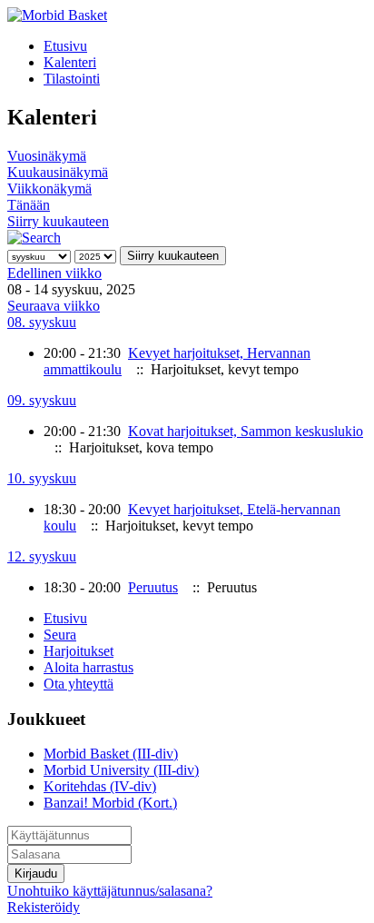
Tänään (28, 205)
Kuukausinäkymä (57, 172)
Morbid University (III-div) (121, 770)
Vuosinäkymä (46, 156)
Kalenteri (70, 62)
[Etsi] (34, 237)
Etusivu (65, 46)
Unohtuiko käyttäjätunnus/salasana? (109, 890)
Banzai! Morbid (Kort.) (110, 802)
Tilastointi (72, 78)
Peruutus (153, 587)
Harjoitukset (78, 651)
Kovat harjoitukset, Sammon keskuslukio (245, 431)
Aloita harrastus (88, 667)
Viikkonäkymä (49, 188)
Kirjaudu (36, 873)
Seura (60, 634)
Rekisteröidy (43, 907)
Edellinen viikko (54, 273)
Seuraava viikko (53, 305)
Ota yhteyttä (78, 683)
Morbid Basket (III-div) (111, 753)
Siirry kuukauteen (58, 221)
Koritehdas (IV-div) (100, 786)
